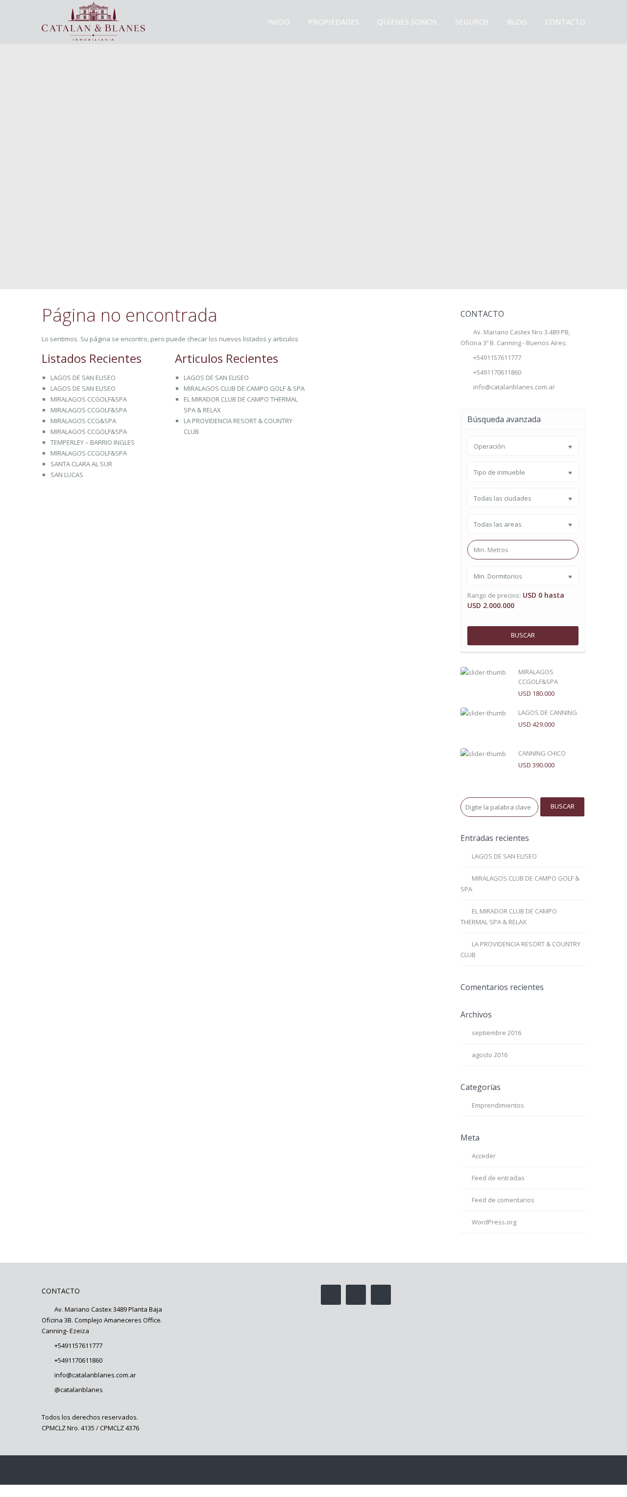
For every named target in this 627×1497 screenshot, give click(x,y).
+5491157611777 (497, 357)
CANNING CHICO (542, 753)
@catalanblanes (78, 1389)
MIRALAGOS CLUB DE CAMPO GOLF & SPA (244, 388)
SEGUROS (472, 21)
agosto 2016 (489, 1054)
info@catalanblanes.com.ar (514, 386)
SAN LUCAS (66, 474)
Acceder (484, 1155)
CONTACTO (565, 21)
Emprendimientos (498, 1105)
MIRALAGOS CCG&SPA (83, 420)
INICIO (278, 21)
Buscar (523, 635)
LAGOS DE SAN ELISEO (83, 377)
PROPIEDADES (333, 21)
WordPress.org (494, 1222)
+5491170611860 (78, 1360)
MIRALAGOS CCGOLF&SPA (88, 399)
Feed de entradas (498, 1177)
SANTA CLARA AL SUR (81, 463)
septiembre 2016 (496, 1032)
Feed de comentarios (503, 1199)
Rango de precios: (494, 595)
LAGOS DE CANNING (547, 712)
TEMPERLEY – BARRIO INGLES (92, 442)
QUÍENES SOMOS (407, 21)
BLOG (517, 21)
